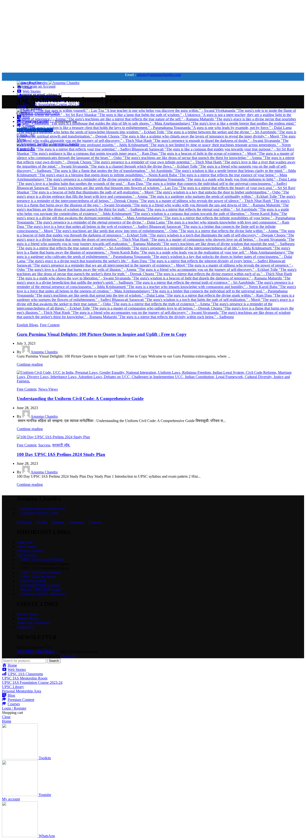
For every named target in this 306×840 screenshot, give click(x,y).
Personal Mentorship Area (21, 691)
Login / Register (14, 708)
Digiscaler (68, 656)
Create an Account (41, 86)
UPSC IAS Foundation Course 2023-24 (32, 682)
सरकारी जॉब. (61, 445)
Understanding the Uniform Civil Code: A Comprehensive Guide (80, 398)
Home (21, 106)
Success (44, 445)
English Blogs (27, 325)
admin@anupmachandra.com (159, 75)
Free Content (50, 325)
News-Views (48, 389)
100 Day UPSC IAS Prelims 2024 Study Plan (61, 454)
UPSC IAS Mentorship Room (24, 678)
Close (6, 717)
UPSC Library (13, 687)
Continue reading (30, 364)
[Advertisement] (145, 35)
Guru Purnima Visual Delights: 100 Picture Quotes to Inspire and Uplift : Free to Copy (102, 334)
